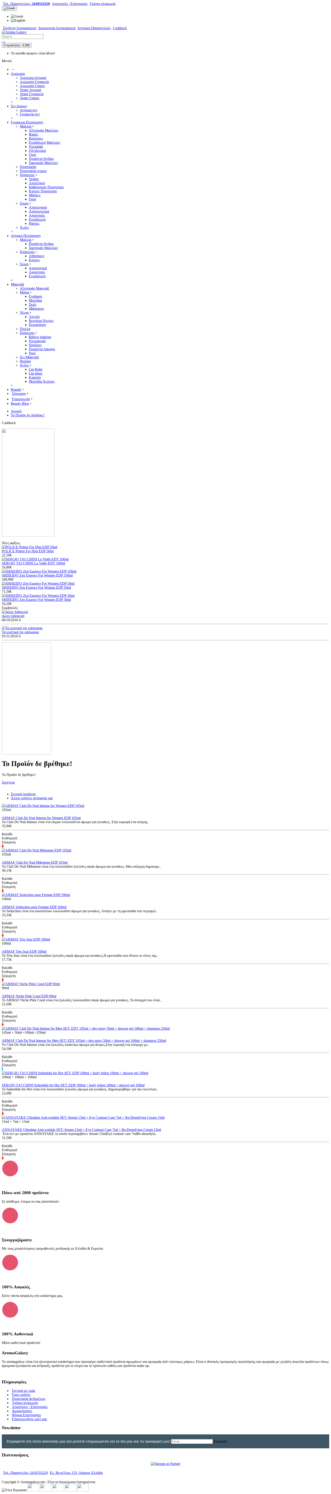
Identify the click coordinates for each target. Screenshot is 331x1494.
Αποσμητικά (38, 207)
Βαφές (33, 134)
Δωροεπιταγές (22, 1411)
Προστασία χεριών (33, 171)
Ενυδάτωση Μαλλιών (44, 142)
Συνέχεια (8, 782)
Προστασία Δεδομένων (28, 1399)
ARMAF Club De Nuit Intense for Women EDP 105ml (41, 818)
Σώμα (24, 203)
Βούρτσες (36, 138)
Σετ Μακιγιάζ (29, 357)
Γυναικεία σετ (30, 114)
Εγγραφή (220, 1441)
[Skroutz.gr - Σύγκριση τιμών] (165, 1464)
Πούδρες (35, 345)
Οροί (32, 155)
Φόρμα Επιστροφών (26, 1415)
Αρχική (16, 411)
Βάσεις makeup (40, 337)
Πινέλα (25, 329)
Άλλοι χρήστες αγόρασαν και (32, 798)
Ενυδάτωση (37, 219)
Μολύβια (35, 300)
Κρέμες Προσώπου (43, 191)
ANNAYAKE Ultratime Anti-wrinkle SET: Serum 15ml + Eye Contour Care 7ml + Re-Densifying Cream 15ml (81, 1130)
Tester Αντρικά (30, 90)
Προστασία (28, 167)
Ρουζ (32, 353)
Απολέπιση (37, 183)
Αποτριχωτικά (39, 211)
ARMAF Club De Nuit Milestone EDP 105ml (35, 862)
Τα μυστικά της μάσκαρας (20, 632)
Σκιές (32, 304)
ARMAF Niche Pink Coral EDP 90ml (29, 996)
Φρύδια (25, 361)
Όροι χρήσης (21, 1395)
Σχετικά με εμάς (23, 1391)
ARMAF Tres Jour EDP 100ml (24, 951)
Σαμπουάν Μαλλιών (43, 163)
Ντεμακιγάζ (37, 341)
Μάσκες (35, 195)
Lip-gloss (35, 373)
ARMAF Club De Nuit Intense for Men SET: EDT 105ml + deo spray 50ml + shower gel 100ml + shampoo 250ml (84, 1040)
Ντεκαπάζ (36, 146)
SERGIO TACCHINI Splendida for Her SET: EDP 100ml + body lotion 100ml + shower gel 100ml (73, 1085)
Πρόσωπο (27, 175)
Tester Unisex (29, 98)
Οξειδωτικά (37, 151)
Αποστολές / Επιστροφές (30, 1407)
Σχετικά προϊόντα (23, 794)
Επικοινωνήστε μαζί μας (29, 1419)
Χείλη (24, 227)
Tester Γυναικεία (31, 94)
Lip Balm (35, 369)
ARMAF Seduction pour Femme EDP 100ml (34, 907)
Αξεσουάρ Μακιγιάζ (34, 288)
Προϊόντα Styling (41, 159)
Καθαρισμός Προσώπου (46, 187)
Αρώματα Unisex (32, 86)
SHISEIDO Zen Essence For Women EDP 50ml (36, 587)
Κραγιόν (35, 377)
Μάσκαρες (36, 308)
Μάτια (25, 292)
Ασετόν (34, 317)
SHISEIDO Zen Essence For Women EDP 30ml (36, 600)
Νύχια (24, 313)
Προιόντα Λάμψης (42, 349)
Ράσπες (34, 223)
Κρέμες (34, 260)
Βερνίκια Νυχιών (41, 321)
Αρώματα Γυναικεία (34, 82)
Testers (34, 179)
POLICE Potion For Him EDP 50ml (28, 551)
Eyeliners (35, 296)
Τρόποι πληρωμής (25, 1403)
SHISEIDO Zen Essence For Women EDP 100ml (37, 575)
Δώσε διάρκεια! (13, 616)
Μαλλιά (26, 126)
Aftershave (36, 256)
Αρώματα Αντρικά (33, 78)
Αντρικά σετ (28, 110)
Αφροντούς (37, 215)
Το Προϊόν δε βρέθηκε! (28, 415)
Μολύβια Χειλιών (42, 381)
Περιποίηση (37, 325)
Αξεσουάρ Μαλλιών (43, 130)
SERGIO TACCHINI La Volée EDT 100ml (33, 563)
